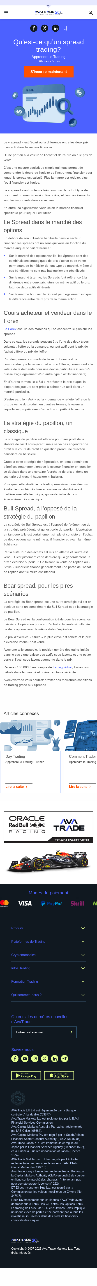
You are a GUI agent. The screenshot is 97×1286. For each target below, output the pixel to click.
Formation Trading (24, 981)
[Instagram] (34, 1058)
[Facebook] (14, 1058)
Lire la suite (14, 786)
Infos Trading (20, 968)
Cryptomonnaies (23, 955)
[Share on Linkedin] (55, 28)
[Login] (90, 13)
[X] (44, 1058)
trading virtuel (62, 667)
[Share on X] (44, 28)
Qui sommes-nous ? (26, 995)
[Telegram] (64, 1058)
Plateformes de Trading (28, 941)
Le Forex (10, 329)
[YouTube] (24, 1058)
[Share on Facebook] (33, 28)
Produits (17, 928)
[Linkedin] (54, 1058)
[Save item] (65, 28)
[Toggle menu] (6, 12)
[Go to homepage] (25, 1241)
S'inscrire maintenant (48, 72)
